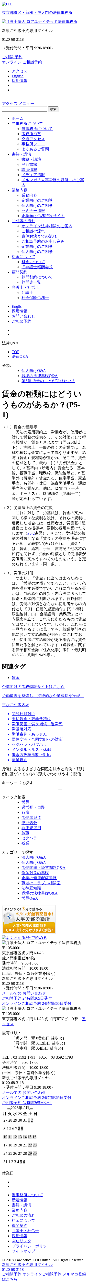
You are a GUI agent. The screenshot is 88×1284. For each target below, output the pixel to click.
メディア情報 (33, 175)
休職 (25, 833)
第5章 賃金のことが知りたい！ (48, 381)
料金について (23, 257)
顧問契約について (37, 277)
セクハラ (29, 838)
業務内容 (19, 190)
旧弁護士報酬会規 (37, 267)
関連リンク (21, 1241)
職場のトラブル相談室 (41, 883)
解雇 (25, 812)
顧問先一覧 (31, 282)
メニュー (26, 103)
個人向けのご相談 (37, 205)
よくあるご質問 (35, 149)
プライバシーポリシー (31, 1246)
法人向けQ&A (34, 857)
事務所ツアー (33, 144)
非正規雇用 (31, 828)
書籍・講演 (21, 154)
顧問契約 (19, 272)
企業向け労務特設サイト (43, 216)
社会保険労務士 (35, 298)
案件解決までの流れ (39, 236)
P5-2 (31, 533)
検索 (53, 109)
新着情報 (19, 1200)
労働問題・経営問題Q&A (44, 868)
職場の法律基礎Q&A (40, 376)
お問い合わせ (23, 316)
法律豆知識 (31, 888)
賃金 (16, 678)
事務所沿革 (31, 134)
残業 (25, 843)
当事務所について (27, 123)
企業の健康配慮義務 (39, 878)
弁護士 (27, 292)
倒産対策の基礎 (35, 873)
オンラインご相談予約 (42, 1274)
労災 (25, 802)
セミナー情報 (33, 211)
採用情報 (19, 81)
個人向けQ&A (34, 370)
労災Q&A (30, 898)
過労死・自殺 (33, 807)
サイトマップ (23, 1251)
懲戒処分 (29, 823)
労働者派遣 (31, 818)
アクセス (19, 71)
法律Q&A (20, 356)
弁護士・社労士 (25, 287)
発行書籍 (29, 164)
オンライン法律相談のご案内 (47, 226)
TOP (15, 352)
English (17, 76)
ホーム (17, 118)
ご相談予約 (21, 321)
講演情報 (29, 170)
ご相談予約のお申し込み (43, 241)
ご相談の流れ (23, 221)
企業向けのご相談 (37, 200)
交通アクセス (33, 139)
